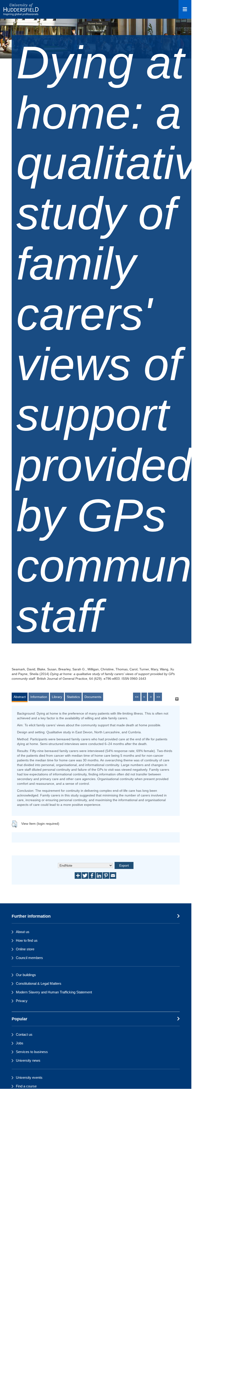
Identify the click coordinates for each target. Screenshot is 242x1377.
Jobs (19, 1043)
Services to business (32, 1052)
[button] (14, 824)
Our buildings (26, 975)
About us (22, 932)
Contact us (24, 1034)
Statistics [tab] (73, 697)
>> (158, 697)
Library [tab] (57, 697)
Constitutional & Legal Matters (38, 983)
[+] (177, 699)
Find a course (26, 1086)
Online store (25, 949)
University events (29, 1077)
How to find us (27, 940)
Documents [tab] (92, 697)
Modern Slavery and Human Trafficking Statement (54, 992)
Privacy (22, 1001)
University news (28, 1060)
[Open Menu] (185, 9)
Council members (29, 958)
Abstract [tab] (20, 697)
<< (137, 697)
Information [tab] (38, 697)
